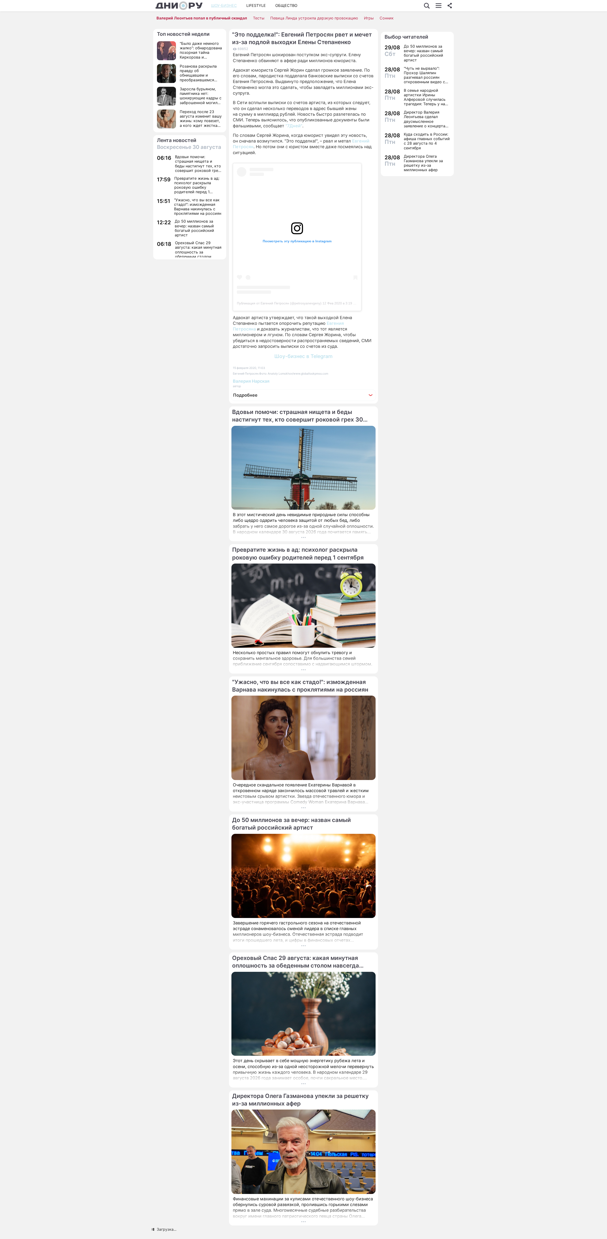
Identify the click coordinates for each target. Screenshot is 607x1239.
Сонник (387, 18)
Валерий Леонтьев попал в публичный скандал (201, 18)
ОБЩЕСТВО (286, 5)
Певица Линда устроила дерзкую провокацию (314, 18)
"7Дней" (293, 125)
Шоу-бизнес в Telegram (303, 356)
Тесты (258, 18)
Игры (369, 18)
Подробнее (245, 395)
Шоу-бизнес (224, 5)
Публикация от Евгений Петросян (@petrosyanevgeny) (279, 303)
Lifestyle (256, 5)
